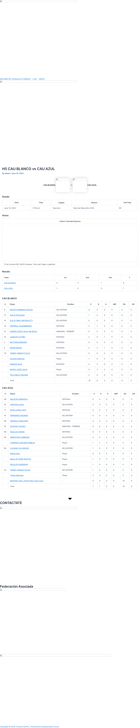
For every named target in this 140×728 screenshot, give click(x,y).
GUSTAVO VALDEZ (18, 426)
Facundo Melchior (17, 359)
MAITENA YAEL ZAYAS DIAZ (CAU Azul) (26, 481)
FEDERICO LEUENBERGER (21, 326)
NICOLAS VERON (17, 432)
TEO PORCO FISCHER (19, 375)
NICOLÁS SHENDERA (19, 464)
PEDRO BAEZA (16, 348)
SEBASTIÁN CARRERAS (19, 437)
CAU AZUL (8, 288)
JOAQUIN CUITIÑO (17, 337)
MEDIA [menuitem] (42, 79)
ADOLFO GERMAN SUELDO (21, 310)
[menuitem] (27, 79)
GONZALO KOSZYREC (19, 421)
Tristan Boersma (16, 475)
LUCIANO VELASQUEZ (19, 448)
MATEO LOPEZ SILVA (18, 369)
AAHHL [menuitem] (19, 79)
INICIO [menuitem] (2, 79)
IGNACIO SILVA (16, 364)
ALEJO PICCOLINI (17, 315)
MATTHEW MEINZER (18, 342)
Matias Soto (15, 453)
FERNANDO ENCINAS (19, 415)
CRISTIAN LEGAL (17, 404)
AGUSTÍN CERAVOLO (19, 399)
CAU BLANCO (10, 283)
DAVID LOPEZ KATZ (18, 410)
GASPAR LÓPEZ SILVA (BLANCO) (23, 331)
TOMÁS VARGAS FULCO (20, 353)
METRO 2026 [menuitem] (10, 79)
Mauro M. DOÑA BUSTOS (20, 459)
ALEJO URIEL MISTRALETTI (21, 320)
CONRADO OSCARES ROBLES (22, 443)
